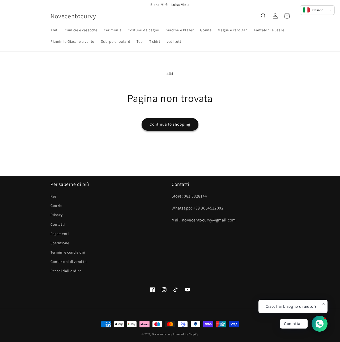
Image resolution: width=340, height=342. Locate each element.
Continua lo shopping (170, 124)
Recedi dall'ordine (66, 270)
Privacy (56, 214)
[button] (263, 16)
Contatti (57, 224)
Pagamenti (59, 233)
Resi (53, 196)
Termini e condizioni (67, 252)
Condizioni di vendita (68, 261)
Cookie (56, 205)
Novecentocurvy (162, 334)
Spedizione (59, 243)
